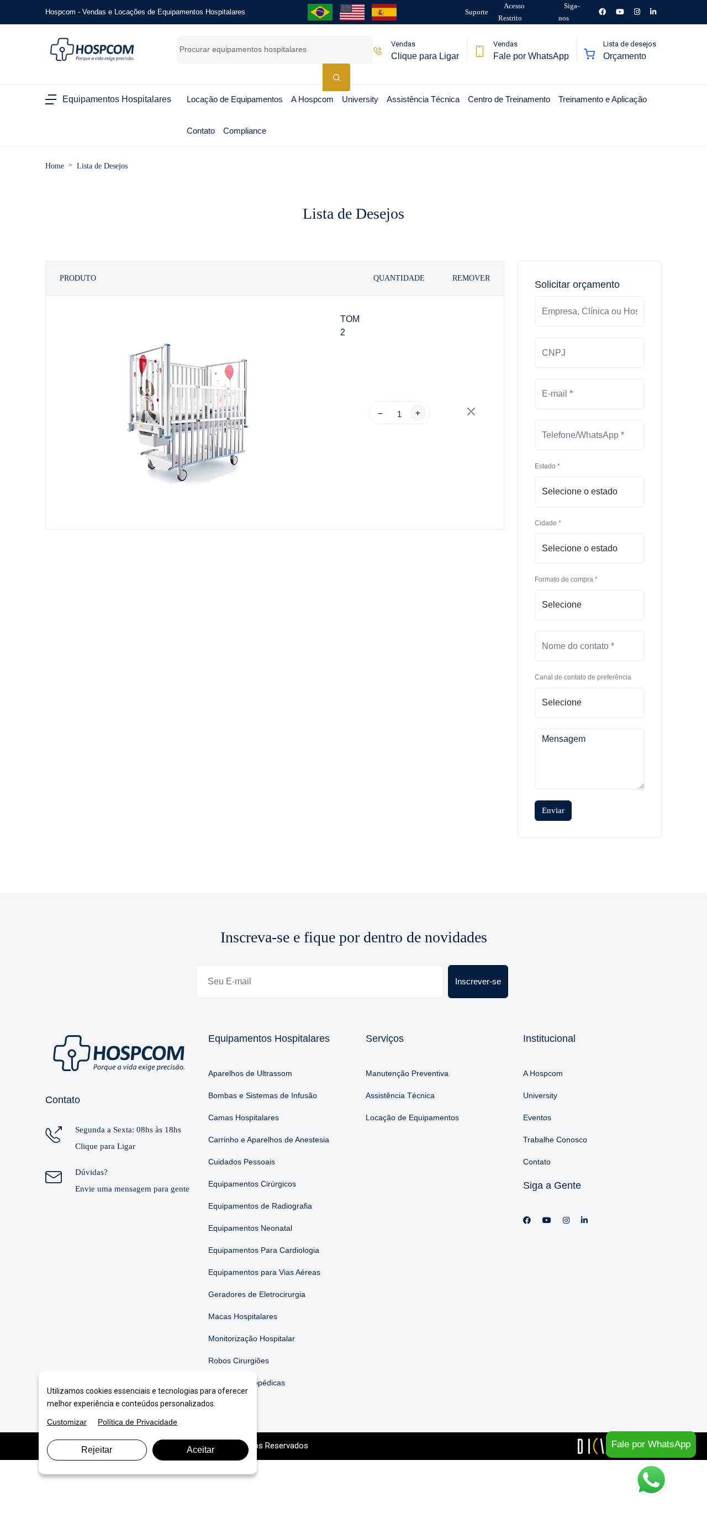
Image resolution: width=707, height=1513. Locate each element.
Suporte (476, 12)
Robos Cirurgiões (238, 1360)
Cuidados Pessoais (241, 1161)
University (540, 1095)
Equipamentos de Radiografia (260, 1205)
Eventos (537, 1117)
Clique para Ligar (105, 1146)
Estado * (547, 466)
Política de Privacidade (137, 1421)
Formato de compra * (566, 579)
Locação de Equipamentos (412, 1117)
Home (54, 166)
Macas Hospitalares (242, 1316)
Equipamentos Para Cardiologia (263, 1250)
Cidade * (548, 523)
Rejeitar (96, 1449)
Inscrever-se (478, 981)
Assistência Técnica (400, 1095)
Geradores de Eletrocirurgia (256, 1294)
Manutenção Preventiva (407, 1073)
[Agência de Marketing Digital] (605, 1445)
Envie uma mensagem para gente (132, 1188)
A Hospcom (543, 1073)
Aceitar (200, 1449)
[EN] (352, 11)
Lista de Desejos (102, 166)
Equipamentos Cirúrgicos (252, 1183)
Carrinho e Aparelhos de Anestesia (268, 1139)
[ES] (384, 11)
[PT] (320, 11)
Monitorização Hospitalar (251, 1338)
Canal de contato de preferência (583, 677)
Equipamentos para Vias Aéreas (264, 1272)
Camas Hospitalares (243, 1117)
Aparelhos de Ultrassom (250, 1073)
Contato (537, 1161)
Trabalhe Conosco (555, 1139)
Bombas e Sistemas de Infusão (262, 1095)
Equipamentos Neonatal (250, 1228)
